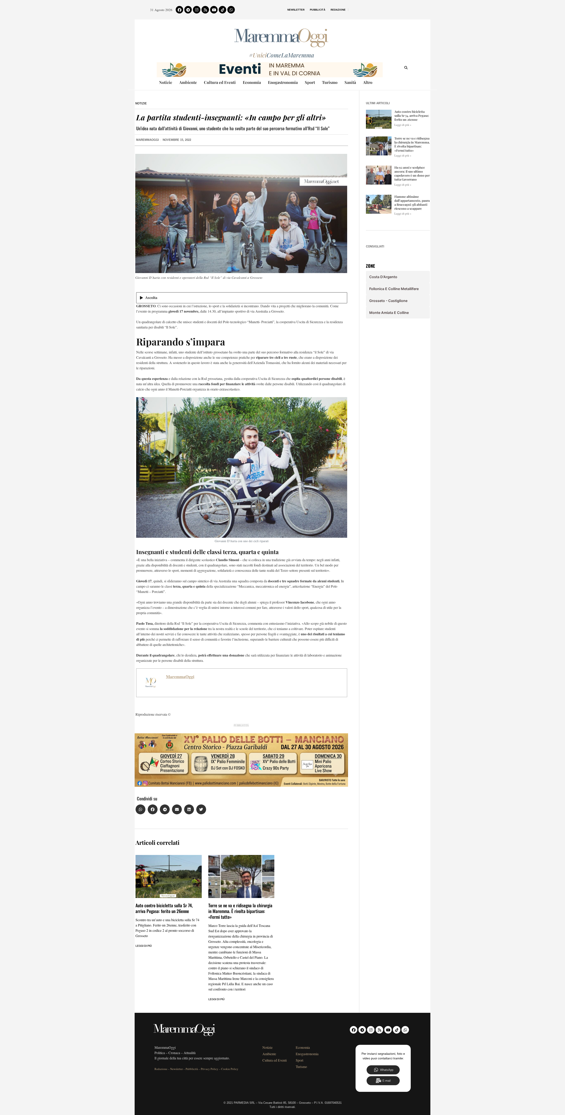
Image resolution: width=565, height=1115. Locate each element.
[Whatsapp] (231, 9)
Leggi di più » (402, 125)
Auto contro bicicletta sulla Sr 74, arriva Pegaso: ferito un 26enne (164, 908)
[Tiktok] (222, 9)
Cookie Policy (229, 1069)
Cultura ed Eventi (220, 82)
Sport (310, 82)
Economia (252, 82)
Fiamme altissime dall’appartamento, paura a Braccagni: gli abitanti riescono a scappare (412, 202)
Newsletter (296, 9)
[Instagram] (196, 9)
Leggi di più (144, 945)
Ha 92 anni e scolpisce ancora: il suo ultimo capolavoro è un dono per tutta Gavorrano (412, 173)
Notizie (165, 82)
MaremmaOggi (180, 677)
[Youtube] (214, 9)
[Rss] (205, 9)
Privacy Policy (209, 1069)
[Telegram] (188, 9)
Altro (367, 82)
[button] (140, 809)
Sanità (350, 82)
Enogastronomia (283, 82)
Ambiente (188, 82)
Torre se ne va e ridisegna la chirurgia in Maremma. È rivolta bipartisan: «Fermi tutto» (240, 911)
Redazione (338, 9)
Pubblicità (317, 9)
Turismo (329, 82)
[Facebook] (179, 9)
